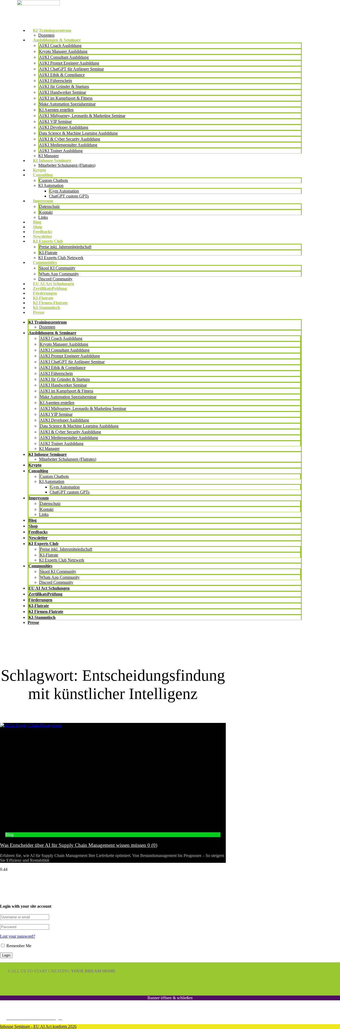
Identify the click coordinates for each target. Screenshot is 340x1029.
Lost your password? (17, 936)
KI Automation (50, 185)
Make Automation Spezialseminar (67, 104)
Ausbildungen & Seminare (57, 40)
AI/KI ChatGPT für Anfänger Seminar (71, 69)
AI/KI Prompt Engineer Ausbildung (69, 63)
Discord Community (55, 279)
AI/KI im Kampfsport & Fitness (65, 98)
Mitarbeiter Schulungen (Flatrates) (66, 165)
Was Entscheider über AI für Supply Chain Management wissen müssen (78, 845)
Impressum (43, 201)
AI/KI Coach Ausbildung (60, 45)
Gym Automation (64, 191)
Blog (37, 222)
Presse (38, 312)
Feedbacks (42, 231)
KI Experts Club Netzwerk (60, 257)
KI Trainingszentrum (52, 30)
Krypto (39, 170)
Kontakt (46, 212)
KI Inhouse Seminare (52, 160)
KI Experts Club (48, 241)
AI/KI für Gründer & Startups (64, 86)
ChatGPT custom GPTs (69, 196)
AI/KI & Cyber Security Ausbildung (69, 139)
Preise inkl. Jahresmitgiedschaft (65, 247)
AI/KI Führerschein (55, 80)
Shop (37, 227)
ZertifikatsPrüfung (50, 288)
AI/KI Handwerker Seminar (62, 92)
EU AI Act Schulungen (53, 283)
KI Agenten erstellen (56, 110)
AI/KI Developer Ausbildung (63, 127)
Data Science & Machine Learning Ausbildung (78, 133)
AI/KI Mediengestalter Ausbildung (68, 145)
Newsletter (42, 236)
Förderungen (45, 293)
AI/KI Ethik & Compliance (62, 74)
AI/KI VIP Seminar (55, 121)
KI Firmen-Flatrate (50, 303)
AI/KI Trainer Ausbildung (61, 150)
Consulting (43, 175)
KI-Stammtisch (46, 307)
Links (43, 217)
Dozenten (46, 35)
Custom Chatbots (53, 180)
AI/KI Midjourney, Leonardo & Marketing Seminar (82, 115)
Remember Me (18, 946)
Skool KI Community (57, 268)
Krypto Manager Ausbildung (63, 51)
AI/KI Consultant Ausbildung (64, 57)
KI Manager (48, 155)
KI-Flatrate (48, 252)
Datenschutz (49, 206)
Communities (45, 262)
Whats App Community (59, 274)
